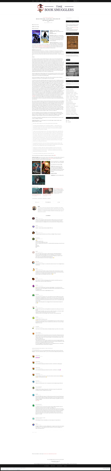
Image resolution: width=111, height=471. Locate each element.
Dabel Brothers (51, 158)
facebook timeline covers (40, 417)
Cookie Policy (18, 469)
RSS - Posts (67, 78)
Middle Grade (75, 99)
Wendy (37, 225)
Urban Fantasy (45, 198)
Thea (59, 202)
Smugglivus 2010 (72, 107)
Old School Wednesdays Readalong (71, 103)
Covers (72, 93)
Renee (37, 268)
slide (72, 106)
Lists (66, 99)
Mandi (37, 251)
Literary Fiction (71, 99)
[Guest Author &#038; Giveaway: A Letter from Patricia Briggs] (48, 191)
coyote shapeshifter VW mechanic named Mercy (43, 45)
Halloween (76, 96)
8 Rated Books (45, 17)
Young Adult (72, 114)
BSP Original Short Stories (69, 92)
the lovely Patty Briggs (44, 46)
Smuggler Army (76, 106)
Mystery (70, 100)
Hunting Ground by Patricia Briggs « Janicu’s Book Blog (42, 348)
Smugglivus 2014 (73, 110)
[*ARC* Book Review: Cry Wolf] (59, 191)
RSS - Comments (68, 121)
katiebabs (37, 326)
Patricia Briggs (40, 198)
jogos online (37, 400)
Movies (67, 100)
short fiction (75, 27)
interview (40, 46)
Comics (75, 92)
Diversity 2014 (76, 93)
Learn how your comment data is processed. (50, 453)
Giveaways (67, 96)
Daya (36, 231)
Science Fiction (68, 106)
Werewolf (49, 198)
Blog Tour (71, 89)
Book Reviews (50, 17)
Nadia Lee (37, 261)
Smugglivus (67, 107)
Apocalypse (67, 89)
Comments (37, 202)
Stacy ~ (37, 217)
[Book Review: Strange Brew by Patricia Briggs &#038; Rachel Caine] (37, 191)
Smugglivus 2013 (68, 110)
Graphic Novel (72, 96)
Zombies (77, 114)
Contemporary (68, 93)
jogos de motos (39, 404)
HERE (55, 155)
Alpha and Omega (34, 198)
